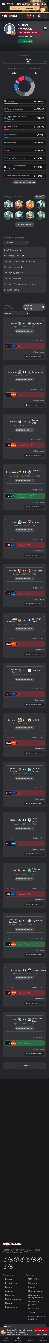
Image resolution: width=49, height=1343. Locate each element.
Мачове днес (18, 1341)
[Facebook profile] (5, 1259)
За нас (31, 1287)
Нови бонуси (43, 1341)
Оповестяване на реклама (36, 1317)
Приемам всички (41, 1330)
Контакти (33, 1283)
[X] (16, 1259)
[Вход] (39, 16)
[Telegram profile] (5, 1266)
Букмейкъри (11, 1283)
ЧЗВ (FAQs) (33, 1279)
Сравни (9, 1291)
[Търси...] (34, 15)
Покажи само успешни (24, 182)
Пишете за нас (35, 1291)
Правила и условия (33, 1303)
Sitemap (32, 1312)
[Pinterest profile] (22, 1259)
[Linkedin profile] (33, 1259)
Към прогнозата (23, 331)
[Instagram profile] (28, 1259)
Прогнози (6, 1341)
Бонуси (8, 1279)
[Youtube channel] (10, 1259)
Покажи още (24, 1065)
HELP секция (34, 1308)
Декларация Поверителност (36, 1296)
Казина (8, 1287)
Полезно (30, 1341)
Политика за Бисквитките (17, 1334)
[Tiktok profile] (39, 1259)
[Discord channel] (10, 1266)
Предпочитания (41, 1334)
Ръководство (11, 1307)
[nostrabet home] (13, 1244)
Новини (9, 1303)
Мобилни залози (13, 1299)
